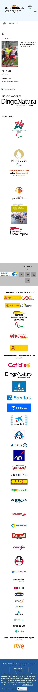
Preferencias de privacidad (19, 670)
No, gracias (22, 689)
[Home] (14, 7)
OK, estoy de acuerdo (9, 689)
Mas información (27, 685)
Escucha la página (10, 89)
